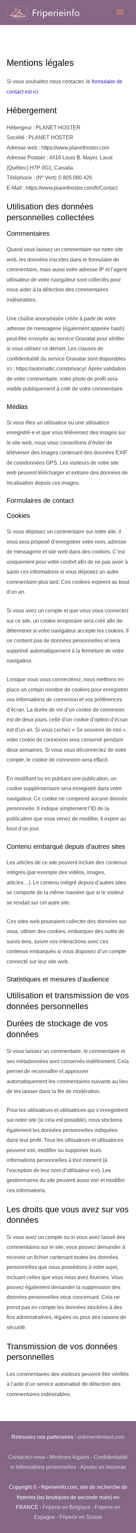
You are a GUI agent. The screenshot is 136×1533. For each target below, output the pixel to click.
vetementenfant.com (100, 1437)
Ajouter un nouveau (103, 1467)
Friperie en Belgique (66, 1507)
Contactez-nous (26, 1457)
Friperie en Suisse (80, 1517)
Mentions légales (69, 1457)
